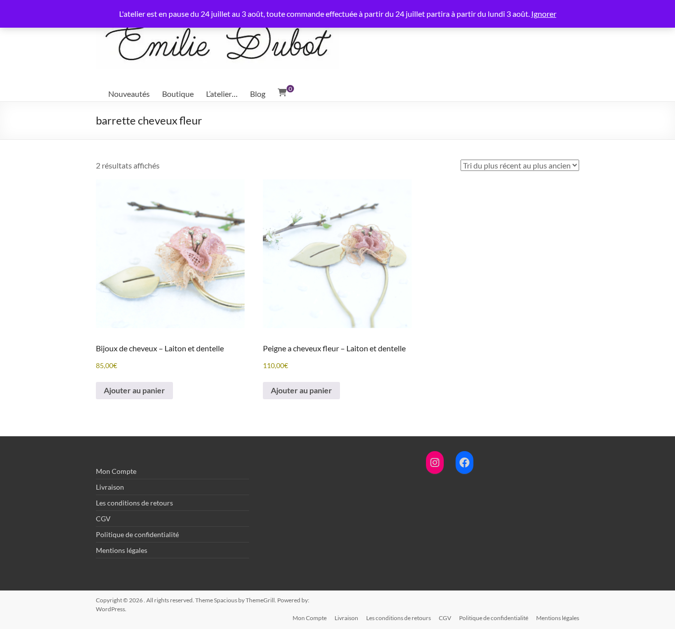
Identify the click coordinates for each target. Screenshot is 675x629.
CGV (103, 518)
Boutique (178, 93)
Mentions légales (121, 550)
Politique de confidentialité (137, 534)
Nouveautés (129, 93)
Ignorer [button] (543, 13)
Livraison (110, 487)
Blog (257, 93)
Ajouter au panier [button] (134, 390)
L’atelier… (222, 93)
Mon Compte (116, 471)
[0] (282, 92)
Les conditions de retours (134, 503)
